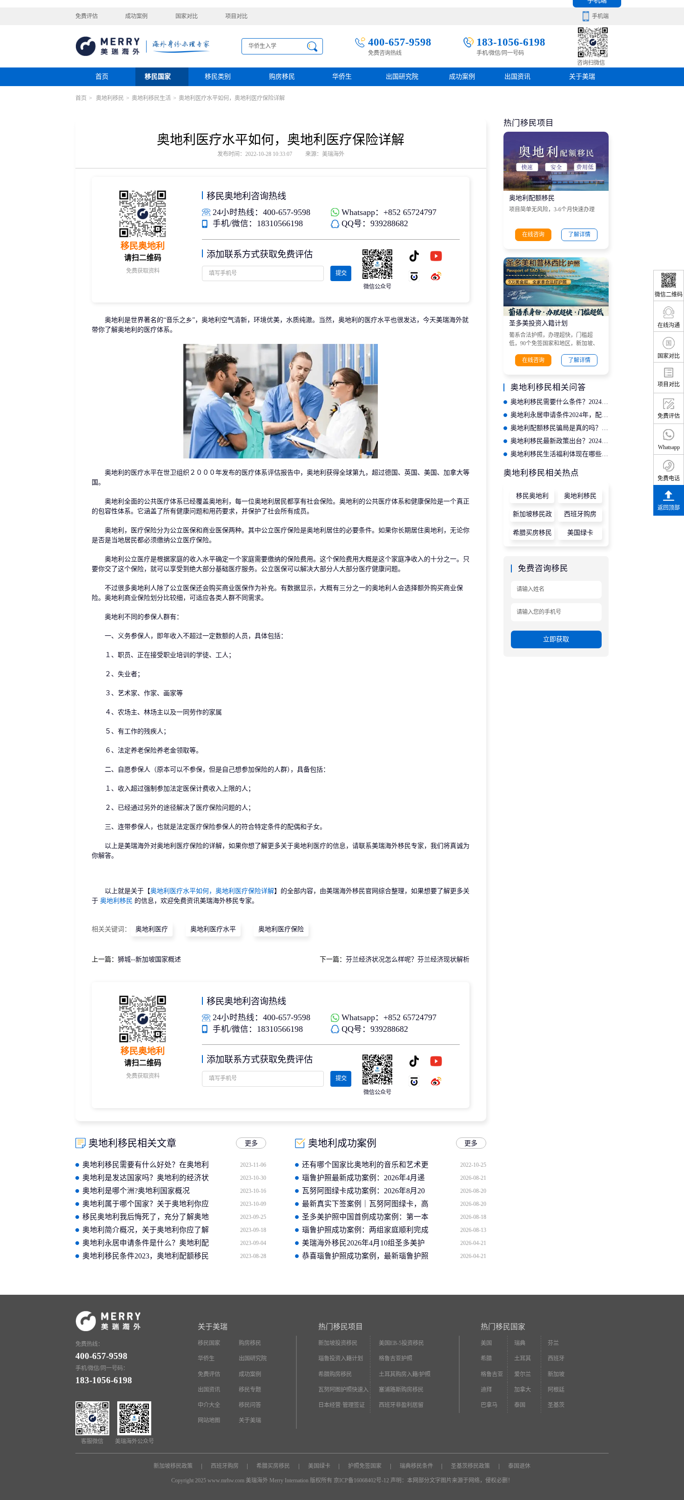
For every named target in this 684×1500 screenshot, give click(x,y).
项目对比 (236, 16)
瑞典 (519, 1343)
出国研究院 (402, 76)
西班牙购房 (580, 514)
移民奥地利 (532, 495)
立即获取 (556, 639)
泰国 (519, 1405)
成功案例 (136, 16)
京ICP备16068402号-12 (361, 1480)
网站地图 (209, 1420)
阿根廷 (556, 1389)
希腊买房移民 (532, 532)
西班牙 (556, 1358)
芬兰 (553, 1343)
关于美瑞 (582, 76)
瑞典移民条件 (416, 1466)
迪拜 (486, 1389)
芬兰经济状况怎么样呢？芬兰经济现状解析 (407, 959)
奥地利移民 (109, 98)
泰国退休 (519, 1466)
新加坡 (556, 1374)
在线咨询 (533, 234)
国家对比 (186, 16)
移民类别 (218, 76)
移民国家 (158, 76)
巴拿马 (489, 1405)
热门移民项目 (340, 1327)
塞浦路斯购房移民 (401, 1389)
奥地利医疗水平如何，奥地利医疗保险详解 (212, 891)
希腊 (486, 1358)
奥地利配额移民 (532, 198)
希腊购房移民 (335, 1374)
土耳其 (522, 1358)
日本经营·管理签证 (341, 1405)
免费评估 (86, 16)
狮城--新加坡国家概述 (149, 959)
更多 (251, 1143)
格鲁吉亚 (492, 1374)
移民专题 (250, 1389)
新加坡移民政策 (532, 516)
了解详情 (579, 234)
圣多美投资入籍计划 (538, 323)
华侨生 (342, 76)
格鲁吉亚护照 (395, 1358)
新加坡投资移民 (337, 1343)
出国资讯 (209, 1389)
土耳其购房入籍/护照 (404, 1374)
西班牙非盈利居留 (401, 1405)
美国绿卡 (580, 532)
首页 (101, 76)
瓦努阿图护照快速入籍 (343, 1392)
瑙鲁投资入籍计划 (340, 1358)
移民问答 (250, 1405)
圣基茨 (556, 1405)
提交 (341, 273)
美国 (486, 1343)
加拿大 (522, 1389)
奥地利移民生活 (151, 98)
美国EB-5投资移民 (401, 1343)
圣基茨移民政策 (470, 1466)
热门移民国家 (503, 1327)
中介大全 (209, 1405)
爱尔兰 (522, 1374)
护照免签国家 (365, 1466)
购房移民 (282, 76)
